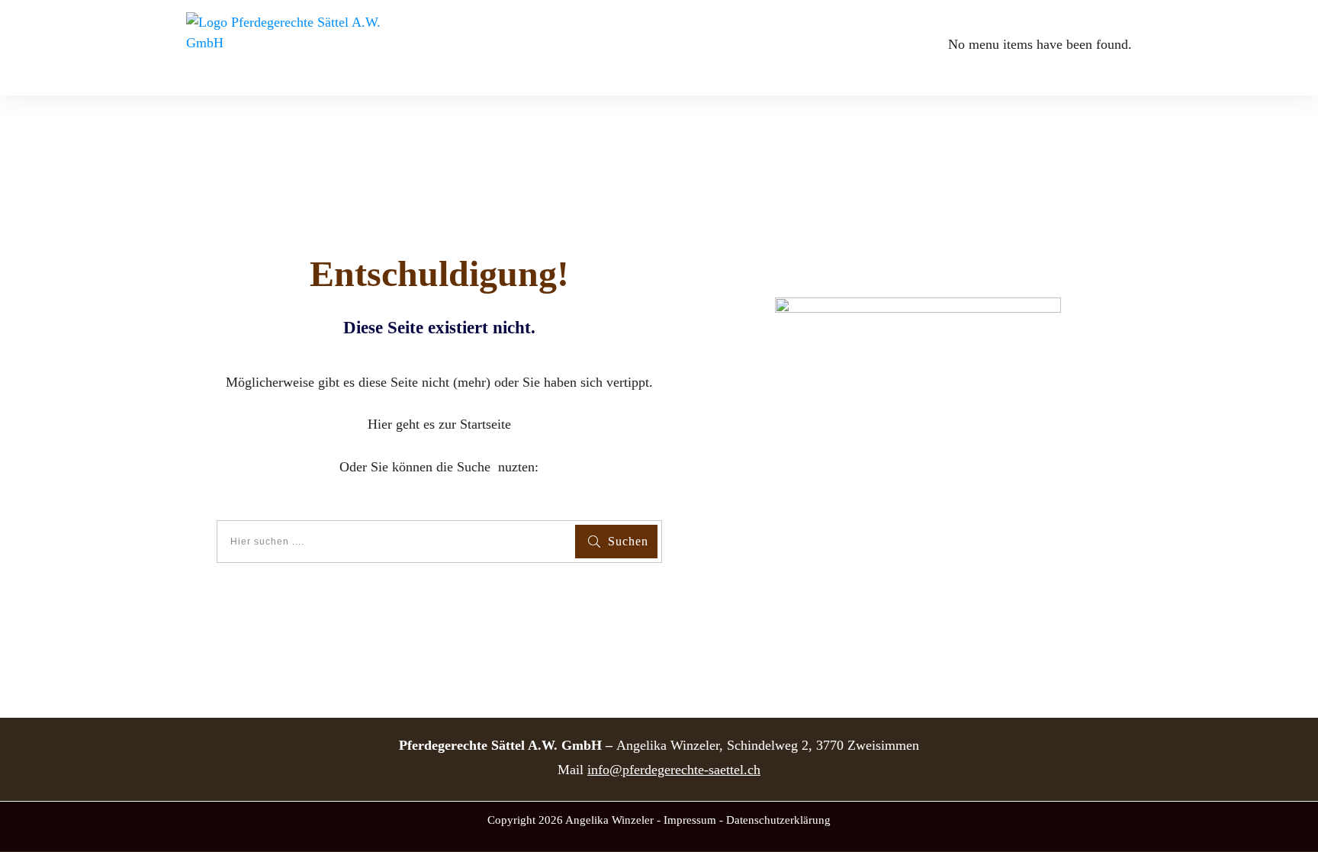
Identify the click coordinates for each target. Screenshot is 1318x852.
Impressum (690, 820)
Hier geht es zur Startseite (439, 424)
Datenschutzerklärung (778, 820)
